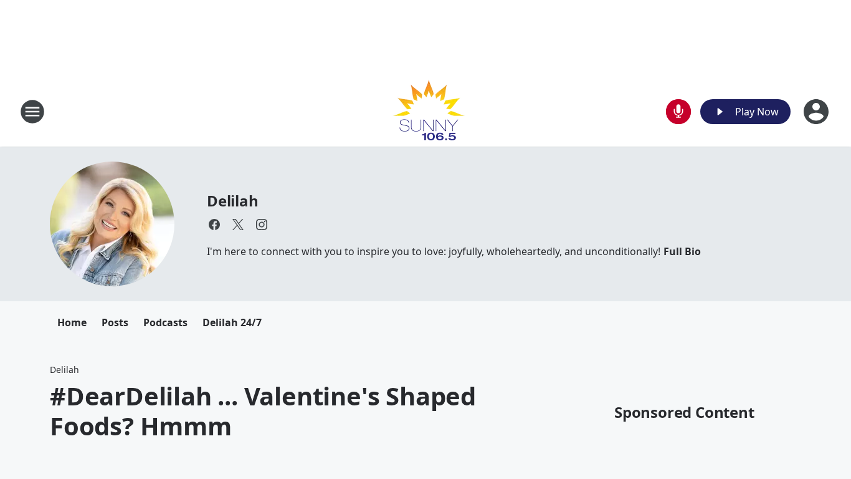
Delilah (233, 200)
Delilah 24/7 (232, 322)
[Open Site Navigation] (32, 111)
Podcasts (165, 322)
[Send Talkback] (678, 111)
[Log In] (817, 111)
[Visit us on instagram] (261, 224)
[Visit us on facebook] (214, 224)
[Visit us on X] (238, 224)
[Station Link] (425, 111)
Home (72, 322)
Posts (115, 322)
